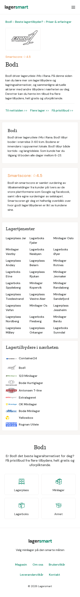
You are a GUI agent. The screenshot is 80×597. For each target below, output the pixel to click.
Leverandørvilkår (31, 575)
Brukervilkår (57, 565)
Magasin (21, 565)
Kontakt (54, 575)
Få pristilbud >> (62, 110)
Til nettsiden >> (16, 110)
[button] (73, 7)
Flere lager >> (39, 110)
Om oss (38, 565)
